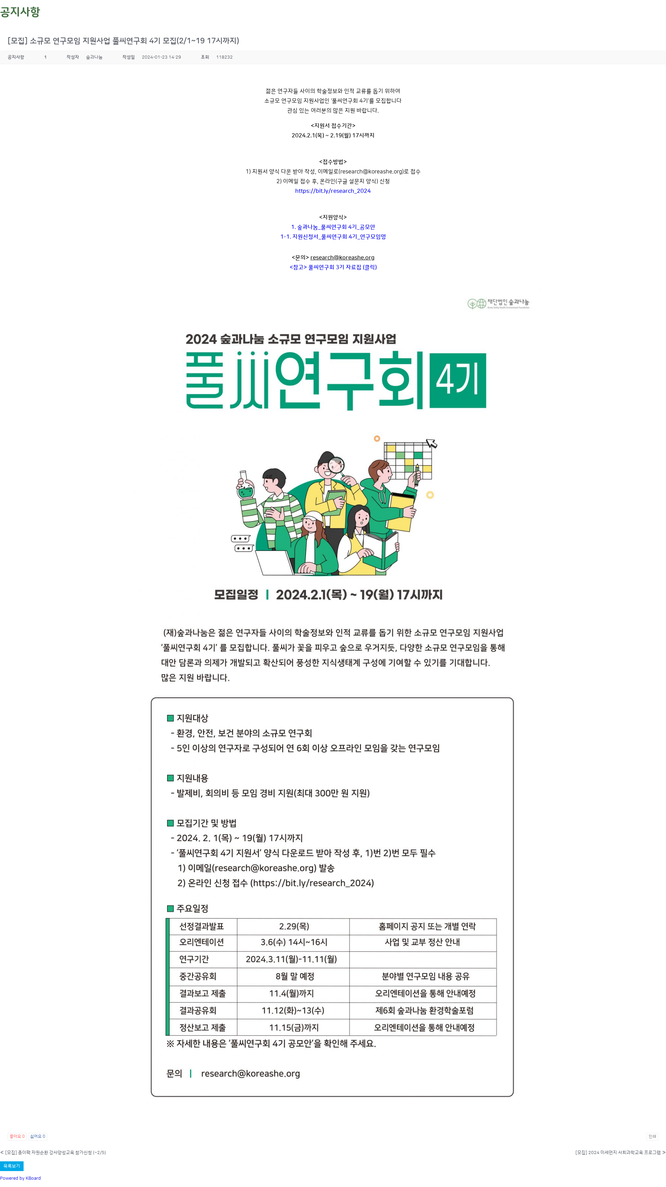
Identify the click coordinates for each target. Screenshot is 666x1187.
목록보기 (11, 1166)
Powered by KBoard (20, 1178)
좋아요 (17, 1136)
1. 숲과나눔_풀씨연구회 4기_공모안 (333, 227)
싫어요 (37, 1136)
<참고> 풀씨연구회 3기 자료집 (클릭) (333, 267)
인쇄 (652, 1136)
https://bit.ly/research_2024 (333, 191)
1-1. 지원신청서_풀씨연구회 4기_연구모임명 (333, 237)
